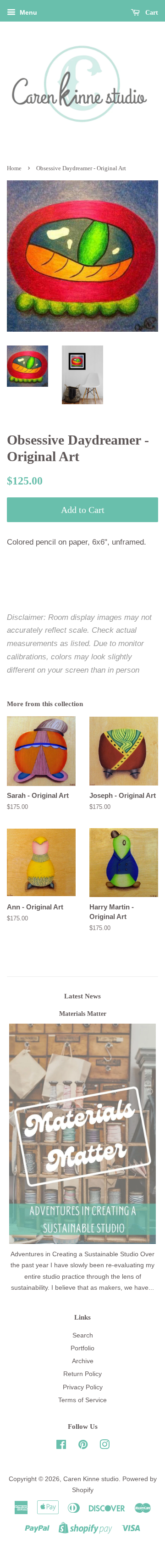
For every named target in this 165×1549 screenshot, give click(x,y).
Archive (83, 1361)
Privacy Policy (83, 1387)
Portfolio (82, 1348)
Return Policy (82, 1373)
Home (14, 168)
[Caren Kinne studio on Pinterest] (83, 1446)
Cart (150, 12)
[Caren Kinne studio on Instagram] (104, 1446)
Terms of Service (82, 1400)
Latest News (82, 996)
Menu (27, 12)
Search (82, 1335)
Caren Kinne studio (91, 1478)
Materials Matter (82, 1013)
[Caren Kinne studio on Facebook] (61, 1446)
